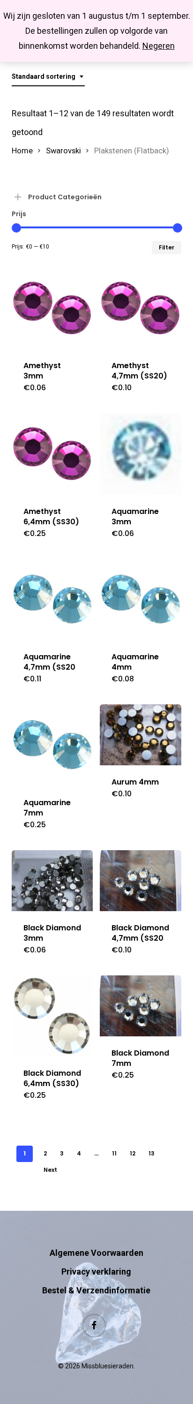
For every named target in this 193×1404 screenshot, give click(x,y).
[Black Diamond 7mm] (140, 1005)
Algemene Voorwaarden (96, 1253)
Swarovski (63, 150)
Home (22, 150)
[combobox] (48, 77)
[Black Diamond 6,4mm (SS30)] (52, 1016)
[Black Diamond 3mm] (52, 880)
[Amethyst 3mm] (52, 308)
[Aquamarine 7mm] (52, 744)
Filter (166, 247)
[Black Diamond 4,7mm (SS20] (140, 880)
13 (151, 1153)
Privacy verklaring (96, 1271)
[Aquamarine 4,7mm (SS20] (52, 599)
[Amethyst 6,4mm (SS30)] (52, 453)
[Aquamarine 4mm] (140, 599)
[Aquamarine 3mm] (140, 453)
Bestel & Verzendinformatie (96, 1290)
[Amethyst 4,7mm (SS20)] (140, 308)
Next (50, 1170)
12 (132, 1153)
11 (114, 1153)
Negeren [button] (158, 46)
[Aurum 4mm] (140, 734)
